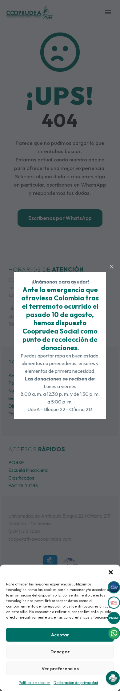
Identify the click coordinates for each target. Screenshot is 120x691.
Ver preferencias (60, 668)
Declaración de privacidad (76, 682)
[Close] (111, 266)
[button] (111, 572)
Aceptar (60, 635)
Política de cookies (34, 682)
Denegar (60, 651)
